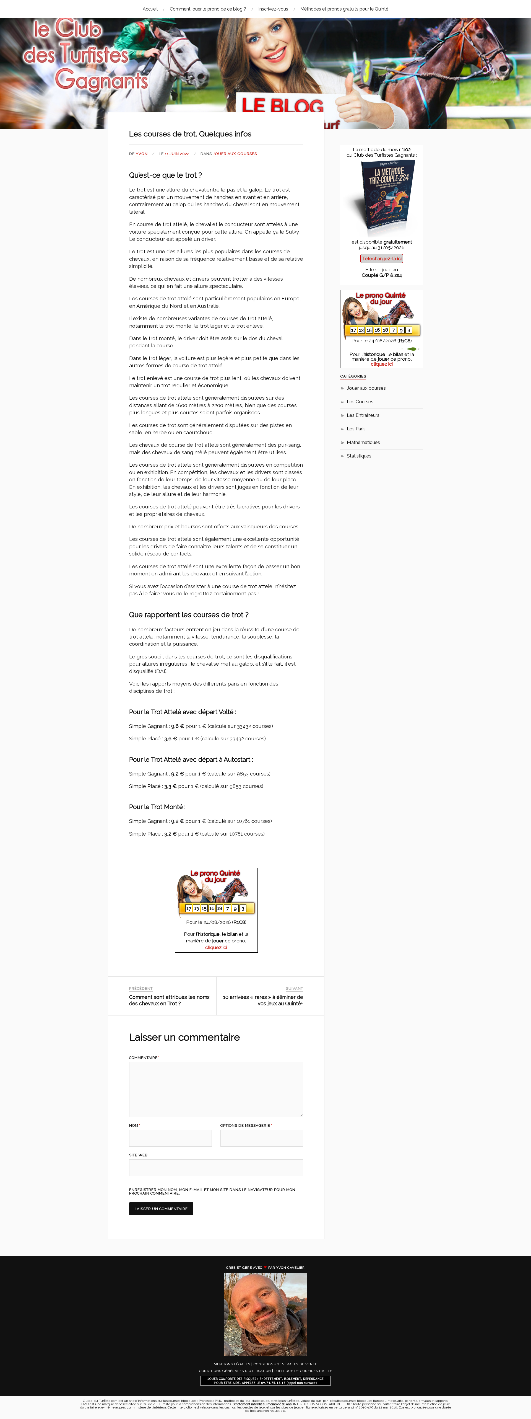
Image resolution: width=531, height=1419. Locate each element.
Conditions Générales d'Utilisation (235, 1371)
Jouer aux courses (235, 153)
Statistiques (359, 456)
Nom (134, 1126)
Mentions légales (232, 1364)
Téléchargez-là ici (382, 258)
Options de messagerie (246, 1126)
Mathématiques (363, 442)
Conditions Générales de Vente (285, 1364)
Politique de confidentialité (303, 1371)
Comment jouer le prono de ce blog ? (208, 9)
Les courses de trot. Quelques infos (190, 134)
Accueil (150, 9)
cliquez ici (216, 947)
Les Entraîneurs (363, 415)
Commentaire (144, 1058)
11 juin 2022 (177, 153)
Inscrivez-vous (273, 9)
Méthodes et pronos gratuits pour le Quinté (344, 9)
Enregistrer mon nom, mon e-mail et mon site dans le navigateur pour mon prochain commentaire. (212, 1191)
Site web (138, 1155)
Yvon (142, 153)
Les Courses (360, 401)
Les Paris (356, 428)
